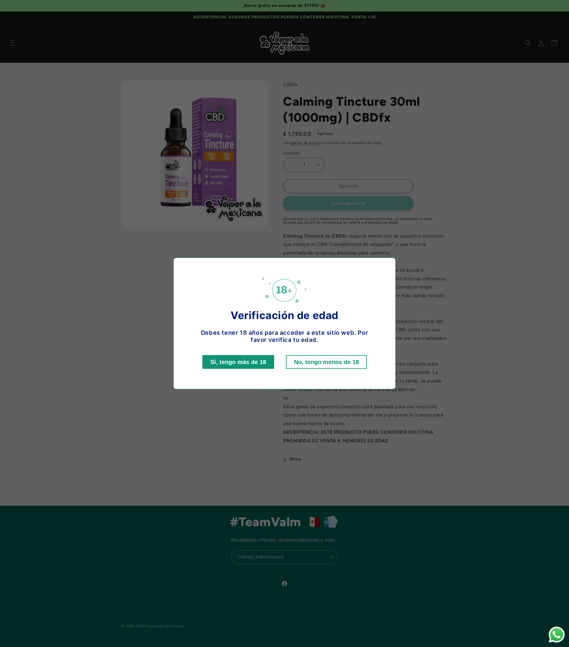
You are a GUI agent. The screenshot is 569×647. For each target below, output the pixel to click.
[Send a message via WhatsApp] (556, 634)
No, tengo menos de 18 (326, 362)
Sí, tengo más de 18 (238, 362)
